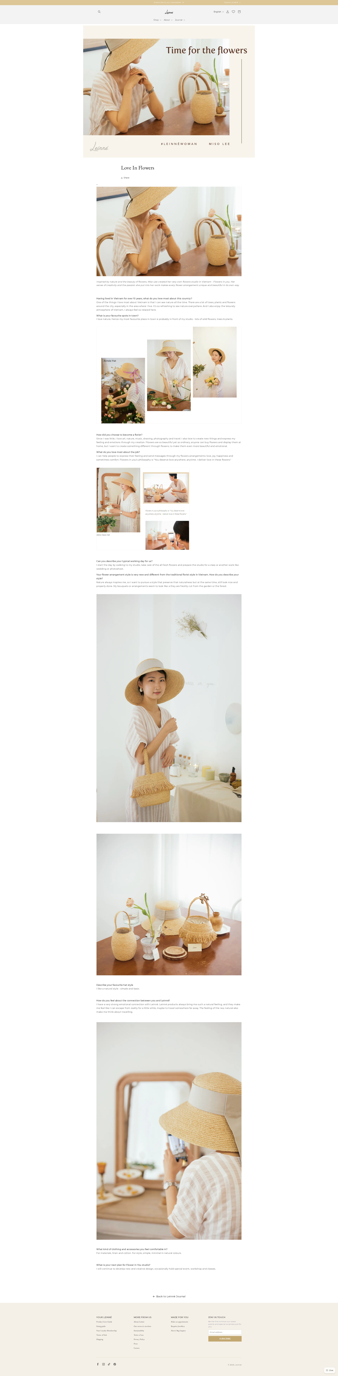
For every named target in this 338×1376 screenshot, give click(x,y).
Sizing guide (100, 1326)
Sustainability (139, 1330)
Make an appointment (179, 1322)
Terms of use (139, 1335)
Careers (137, 1348)
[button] (99, 12)
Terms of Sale (101, 1335)
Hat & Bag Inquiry (178, 1330)
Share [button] (126, 178)
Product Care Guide (104, 1322)
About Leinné (139, 1322)
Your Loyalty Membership (106, 1330)
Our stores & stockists (142, 1326)
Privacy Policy (139, 1339)
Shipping (99, 1339)
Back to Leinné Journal (171, 1296)
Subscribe (225, 1339)
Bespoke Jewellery (178, 1326)
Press (136, 1343)
